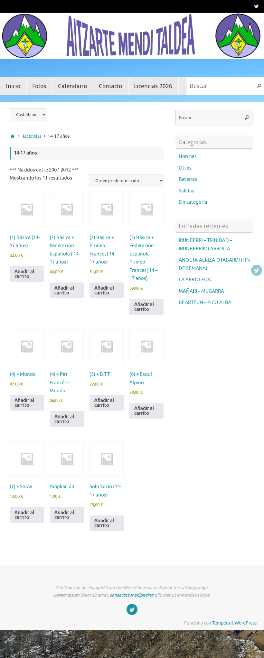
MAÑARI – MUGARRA (201, 291)
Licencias (32, 136)
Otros (185, 168)
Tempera (221, 623)
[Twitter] (256, 6)
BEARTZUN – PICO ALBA (205, 303)
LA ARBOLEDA (195, 280)
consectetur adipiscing (132, 595)
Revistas (188, 179)
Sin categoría (193, 202)
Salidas (186, 191)
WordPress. (246, 623)
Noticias (188, 156)
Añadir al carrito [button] (24, 274)
